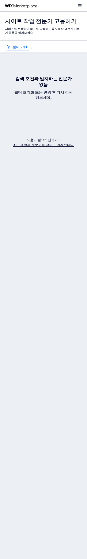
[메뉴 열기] (79, 6)
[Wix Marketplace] (21, 5)
